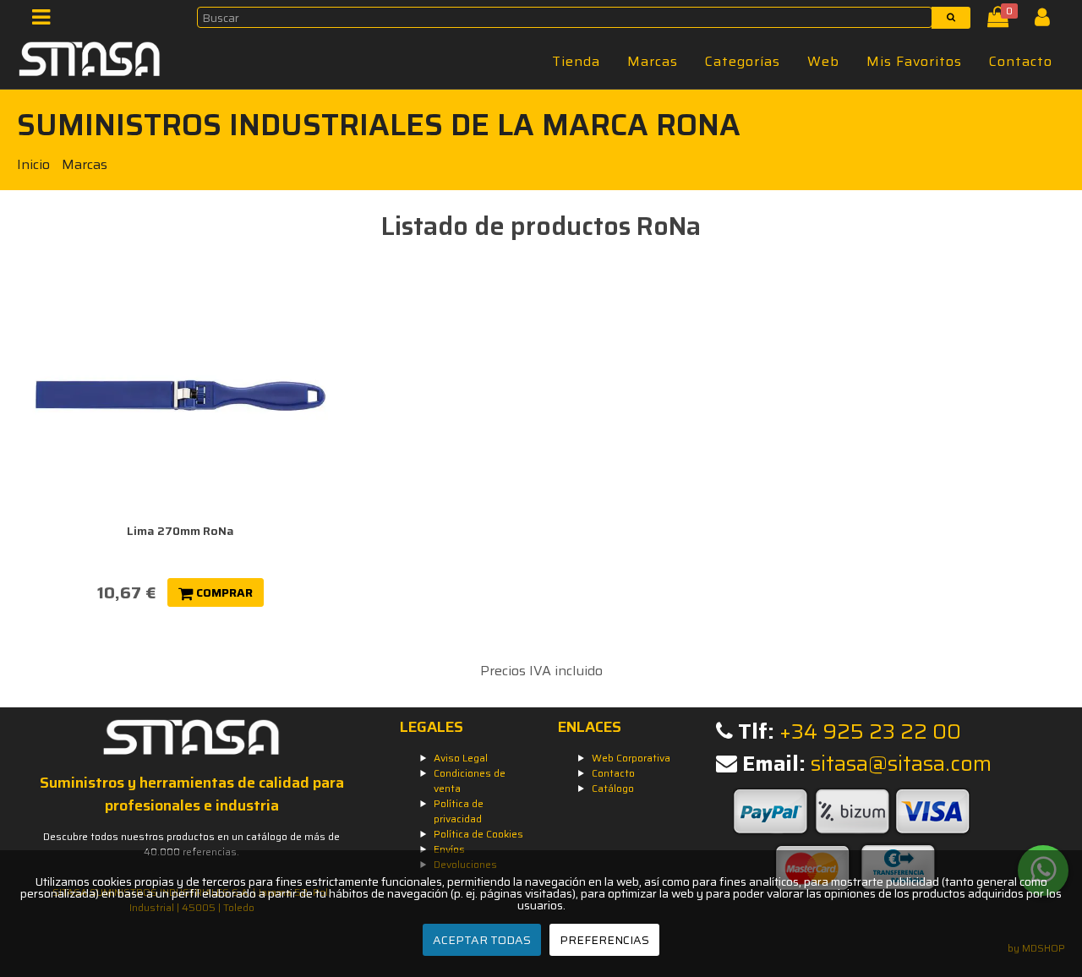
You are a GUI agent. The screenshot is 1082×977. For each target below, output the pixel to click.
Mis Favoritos (914, 61)
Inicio (33, 164)
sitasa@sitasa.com (901, 763)
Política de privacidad (459, 811)
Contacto (1020, 61)
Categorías (742, 61)
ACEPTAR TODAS (482, 940)
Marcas (652, 61)
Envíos (449, 849)
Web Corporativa (631, 758)
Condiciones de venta (469, 780)
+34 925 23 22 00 (870, 731)
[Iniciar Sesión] (1048, 21)
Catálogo (613, 788)
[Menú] (46, 21)
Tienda (576, 61)
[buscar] (951, 18)
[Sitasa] (90, 61)
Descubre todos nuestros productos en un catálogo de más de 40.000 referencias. (191, 844)
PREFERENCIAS (604, 940)
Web (823, 61)
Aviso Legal (461, 758)
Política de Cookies (478, 834)
